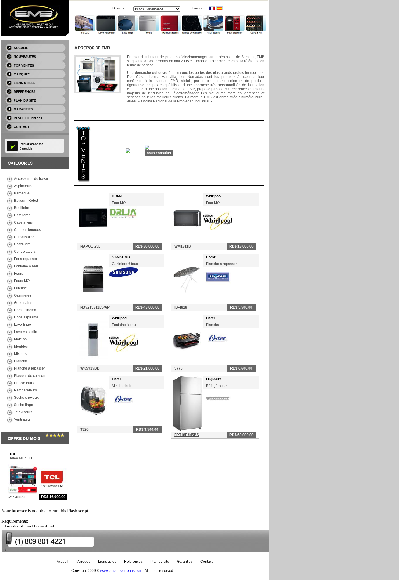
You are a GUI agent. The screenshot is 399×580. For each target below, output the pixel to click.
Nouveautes (25, 56)
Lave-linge (22, 325)
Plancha (20, 361)
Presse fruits (24, 383)
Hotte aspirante (26, 317)
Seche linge (23, 405)
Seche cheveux (26, 398)
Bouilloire (21, 208)
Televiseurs (23, 412)
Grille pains (23, 303)
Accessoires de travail (31, 179)
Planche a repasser (29, 368)
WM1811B (182, 246)
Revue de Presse (28, 118)
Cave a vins (23, 222)
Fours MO (22, 281)
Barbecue (22, 193)
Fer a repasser (25, 259)
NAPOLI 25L (90, 246)
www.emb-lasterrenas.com (121, 571)
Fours (18, 273)
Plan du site (25, 100)
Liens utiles (24, 83)
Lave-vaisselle (25, 332)
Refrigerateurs (25, 390)
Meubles (21, 346)
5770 (178, 368)
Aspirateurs (23, 186)
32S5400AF (16, 497)
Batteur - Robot (26, 200)
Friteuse (20, 288)
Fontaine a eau (26, 266)
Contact (22, 126)
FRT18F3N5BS (186, 435)
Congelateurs (25, 252)
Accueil (21, 48)
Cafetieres (22, 215)
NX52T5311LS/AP (95, 307)
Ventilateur (22, 419)
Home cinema (25, 310)
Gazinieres (22, 295)
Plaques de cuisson (29, 376)
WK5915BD (90, 368)
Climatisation (24, 237)
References (24, 91)
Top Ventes (24, 65)
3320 (84, 429)
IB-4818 (180, 307)
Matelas (20, 339)
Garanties (23, 109)
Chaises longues (27, 230)
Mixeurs (20, 354)
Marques (22, 74)
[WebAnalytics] (186, 571)
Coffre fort (22, 244)
